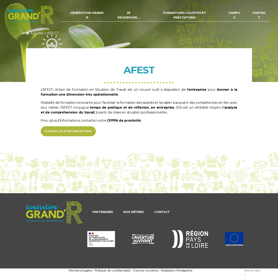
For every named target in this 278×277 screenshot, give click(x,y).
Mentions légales (80, 270)
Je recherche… (128, 15)
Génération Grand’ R (87, 15)
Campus (234, 15)
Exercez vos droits (145, 270)
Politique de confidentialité (112, 270)
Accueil (36, 33)
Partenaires (102, 212)
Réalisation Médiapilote (177, 270)
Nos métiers (133, 212)
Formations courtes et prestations (184, 15)
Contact (259, 15)
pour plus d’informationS (68, 131)
